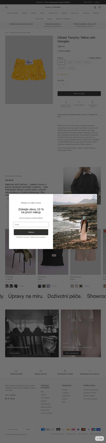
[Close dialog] (94, 196)
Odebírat (31, 232)
